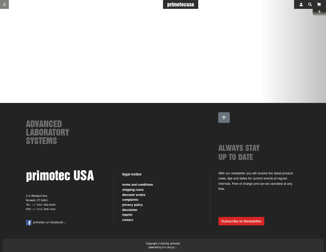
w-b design (168, 247)
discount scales (133, 195)
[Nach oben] (224, 117)
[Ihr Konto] (301, 4)
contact (127, 220)
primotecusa (180, 4)
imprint (127, 215)
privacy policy (132, 205)
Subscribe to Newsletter (241, 221)
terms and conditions (137, 184)
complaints (130, 199)
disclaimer (129, 210)
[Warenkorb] (318, 4)
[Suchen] (310, 4)
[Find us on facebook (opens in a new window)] (29, 222)
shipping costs (133, 189)
